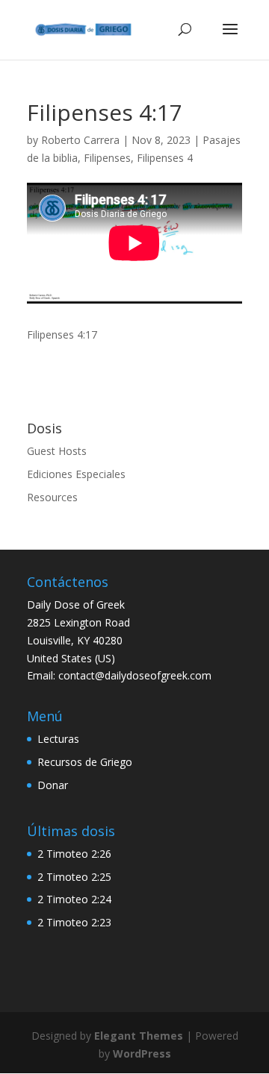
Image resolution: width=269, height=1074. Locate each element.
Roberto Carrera (80, 140)
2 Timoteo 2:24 (74, 899)
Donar (52, 785)
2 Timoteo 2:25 (74, 877)
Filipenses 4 (165, 158)
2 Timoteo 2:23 (74, 922)
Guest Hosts (57, 451)
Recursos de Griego (84, 762)
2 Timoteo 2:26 (74, 854)
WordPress (142, 1053)
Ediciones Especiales (76, 474)
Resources (52, 497)
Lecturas (58, 739)
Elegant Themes (138, 1036)
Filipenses (107, 158)
